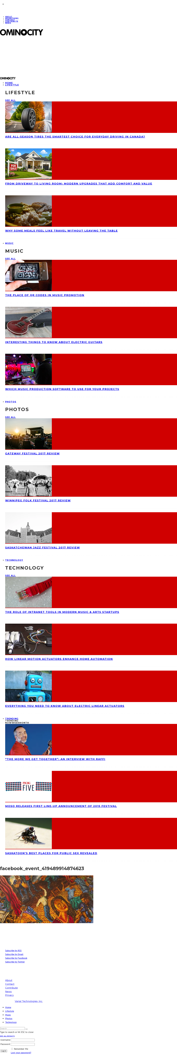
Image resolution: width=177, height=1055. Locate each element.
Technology (14, 560)
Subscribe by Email (14, 954)
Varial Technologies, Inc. (29, 1001)
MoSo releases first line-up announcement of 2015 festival (61, 806)
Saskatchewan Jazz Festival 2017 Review (42, 547)
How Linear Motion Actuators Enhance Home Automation (59, 659)
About (8, 980)
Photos (10, 402)
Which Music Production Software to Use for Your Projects (62, 389)
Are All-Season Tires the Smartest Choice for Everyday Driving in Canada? (75, 136)
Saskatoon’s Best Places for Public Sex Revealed (51, 853)
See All (10, 100)
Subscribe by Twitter (15, 961)
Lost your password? (21, 1052)
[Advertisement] (78, 56)
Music (9, 243)
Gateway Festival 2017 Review (32, 453)
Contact (9, 984)
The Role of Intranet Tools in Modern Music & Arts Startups (62, 612)
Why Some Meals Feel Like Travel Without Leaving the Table (61, 230)
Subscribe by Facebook (16, 958)
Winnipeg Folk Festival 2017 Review (38, 500)
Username (5, 1039)
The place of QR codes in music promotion (44, 295)
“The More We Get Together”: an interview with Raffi (55, 759)
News (8, 23)
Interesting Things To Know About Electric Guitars (53, 342)
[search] (27, 1029)
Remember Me (21, 1048)
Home (8, 1007)
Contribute (11, 21)
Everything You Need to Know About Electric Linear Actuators (64, 705)
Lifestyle (12, 85)
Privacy (9, 995)
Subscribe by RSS (13, 950)
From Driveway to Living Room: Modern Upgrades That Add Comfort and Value (78, 183)
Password (5, 1044)
